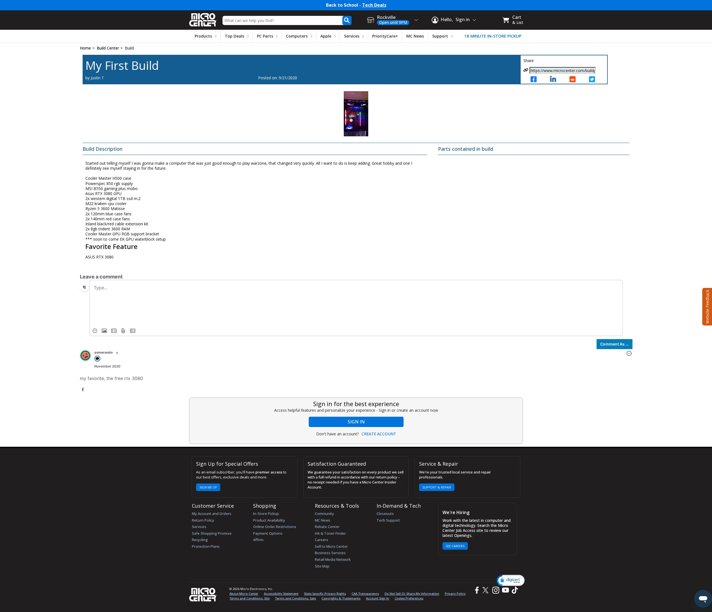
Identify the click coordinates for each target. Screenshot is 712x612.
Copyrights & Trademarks (341, 598)
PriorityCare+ (385, 36)
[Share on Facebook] (537, 79)
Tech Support (388, 520)
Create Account (379, 433)
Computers (297, 36)
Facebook (476, 590)
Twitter (486, 590)
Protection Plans (206, 546)
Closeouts (385, 513)
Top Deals (234, 36)
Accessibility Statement (281, 593)
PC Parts (265, 36)
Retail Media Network (333, 559)
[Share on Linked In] (556, 79)
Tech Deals (374, 5)
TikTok (514, 590)
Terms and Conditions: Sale (295, 598)
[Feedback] (706, 306)
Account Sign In (377, 598)
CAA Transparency (365, 593)
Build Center (108, 48)
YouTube (505, 590)
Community (324, 513)
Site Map (322, 566)
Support (440, 36)
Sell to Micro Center (331, 546)
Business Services (330, 552)
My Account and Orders (211, 513)
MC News (415, 36)
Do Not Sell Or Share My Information (412, 593)
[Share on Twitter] (595, 79)
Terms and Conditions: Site (249, 598)
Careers (321, 539)
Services (351, 36)
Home (85, 48)
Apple (325, 36)
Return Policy (203, 520)
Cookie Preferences (409, 598)
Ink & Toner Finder (330, 533)
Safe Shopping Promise (212, 533)
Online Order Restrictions (274, 526)
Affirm (258, 539)
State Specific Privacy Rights (325, 593)
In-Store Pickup (266, 513)
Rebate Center (327, 526)
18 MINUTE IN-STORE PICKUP (492, 36)
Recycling (200, 539)
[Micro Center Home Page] (203, 18)
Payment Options (268, 533)
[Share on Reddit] (576, 79)
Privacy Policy (455, 593)
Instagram (495, 590)
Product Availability (269, 520)
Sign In (356, 422)
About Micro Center (243, 593)
